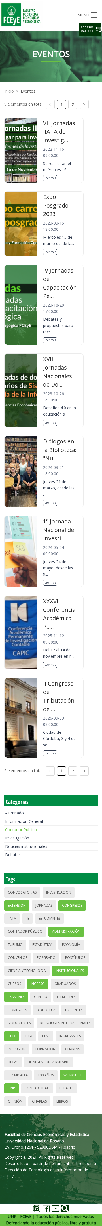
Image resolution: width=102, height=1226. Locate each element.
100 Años (46, 1075)
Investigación (17, 838)
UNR (11, 1088)
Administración (66, 931)
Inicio (9, 91)
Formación (45, 1049)
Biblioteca (46, 1009)
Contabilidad (37, 1088)
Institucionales (70, 970)
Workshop (72, 1075)
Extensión (17, 905)
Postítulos (75, 957)
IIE (27, 918)
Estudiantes (49, 918)
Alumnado (14, 813)
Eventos (28, 91)
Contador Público (21, 829)
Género (40, 996)
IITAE (46, 1036)
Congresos (72, 905)
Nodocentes (19, 1022)
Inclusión (17, 1049)
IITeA (28, 1036)
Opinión (15, 1101)
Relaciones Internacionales (65, 1022)
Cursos (14, 983)
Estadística (42, 944)
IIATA (12, 918)
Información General (24, 821)
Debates (13, 854)
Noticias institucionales (26, 846)
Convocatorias (22, 892)
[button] (90, 29)
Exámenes (16, 996)
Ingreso (38, 983)
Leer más (50, 178)
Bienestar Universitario (49, 1062)
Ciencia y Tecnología (27, 970)
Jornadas (43, 905)
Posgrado (46, 957)
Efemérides (66, 996)
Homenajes (17, 1009)
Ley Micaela (18, 1075)
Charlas (72, 1049)
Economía (71, 944)
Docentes (73, 1009)
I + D (11, 1036)
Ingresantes (70, 1036)
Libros (62, 1101)
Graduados (65, 983)
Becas (13, 1062)
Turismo (15, 944)
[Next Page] (84, 104)
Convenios (17, 957)
